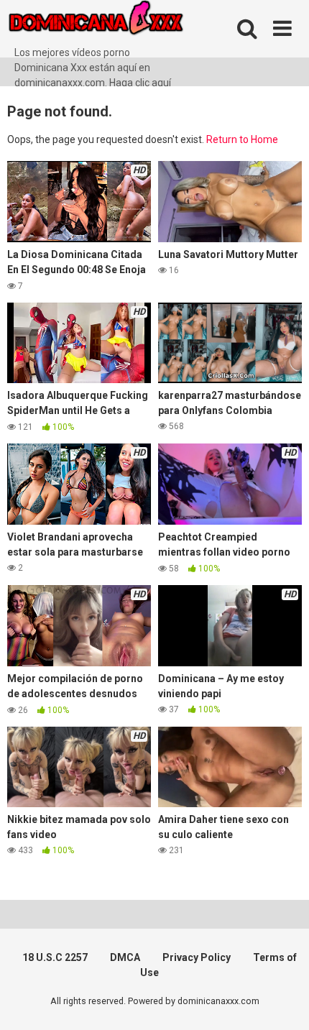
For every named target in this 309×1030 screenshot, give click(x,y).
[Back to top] (282, 1001)
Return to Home (242, 139)
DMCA (125, 957)
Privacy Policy (196, 957)
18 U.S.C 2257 (55, 957)
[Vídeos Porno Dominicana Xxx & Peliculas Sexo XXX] (115, 22)
